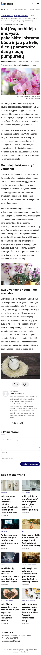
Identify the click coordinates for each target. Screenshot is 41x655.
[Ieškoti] (33, 4)
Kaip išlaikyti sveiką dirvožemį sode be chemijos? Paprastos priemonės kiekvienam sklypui (10, 612)
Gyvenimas (5, 24)
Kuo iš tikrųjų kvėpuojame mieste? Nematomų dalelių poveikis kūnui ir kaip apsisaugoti (10, 575)
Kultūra (4, 531)
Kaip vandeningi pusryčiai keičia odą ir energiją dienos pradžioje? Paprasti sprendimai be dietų (30, 612)
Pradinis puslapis (7, 16)
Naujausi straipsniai (21, 16)
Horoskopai (26, 493)
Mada (23, 531)
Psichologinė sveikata (19, 9)
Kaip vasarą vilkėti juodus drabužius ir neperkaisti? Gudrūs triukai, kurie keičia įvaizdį (31, 540)
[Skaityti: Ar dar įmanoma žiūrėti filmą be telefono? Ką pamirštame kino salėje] (10, 524)
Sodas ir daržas (7, 601)
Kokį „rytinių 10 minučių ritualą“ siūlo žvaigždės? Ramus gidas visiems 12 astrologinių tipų (30, 503)
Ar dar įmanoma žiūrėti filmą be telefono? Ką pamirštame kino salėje (9, 540)
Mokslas (4, 565)
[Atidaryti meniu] (38, 4)
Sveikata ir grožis (28, 601)
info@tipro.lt (15, 641)
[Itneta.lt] (7, 3)
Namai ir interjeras (16, 24)
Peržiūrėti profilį (17, 423)
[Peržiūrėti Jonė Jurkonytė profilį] (6, 394)
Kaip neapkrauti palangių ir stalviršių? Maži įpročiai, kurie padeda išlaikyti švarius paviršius (30, 575)
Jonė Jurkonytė (7, 61)
